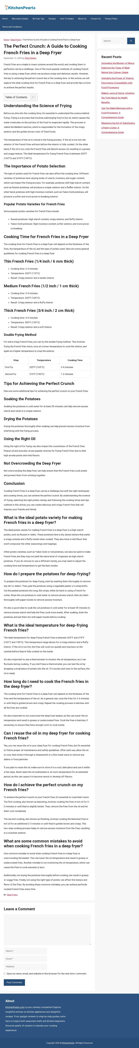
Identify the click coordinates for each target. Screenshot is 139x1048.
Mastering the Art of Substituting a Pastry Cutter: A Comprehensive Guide (118, 128)
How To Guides (67, 18)
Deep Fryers (16, 40)
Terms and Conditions (12, 27)
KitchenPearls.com (15, 1007)
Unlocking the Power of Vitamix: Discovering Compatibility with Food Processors (117, 83)
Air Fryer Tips (38, 18)
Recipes (52, 18)
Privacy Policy (111, 18)
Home (5, 18)
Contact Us (96, 18)
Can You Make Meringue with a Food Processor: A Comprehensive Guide (116, 113)
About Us (82, 18)
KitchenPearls (68, 1043)
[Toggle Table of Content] (32, 97)
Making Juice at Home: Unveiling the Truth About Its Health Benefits (117, 98)
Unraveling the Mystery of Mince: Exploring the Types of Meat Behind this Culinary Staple (118, 68)
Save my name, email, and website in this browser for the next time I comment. (47, 973)
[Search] (131, 41)
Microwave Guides (20, 18)
